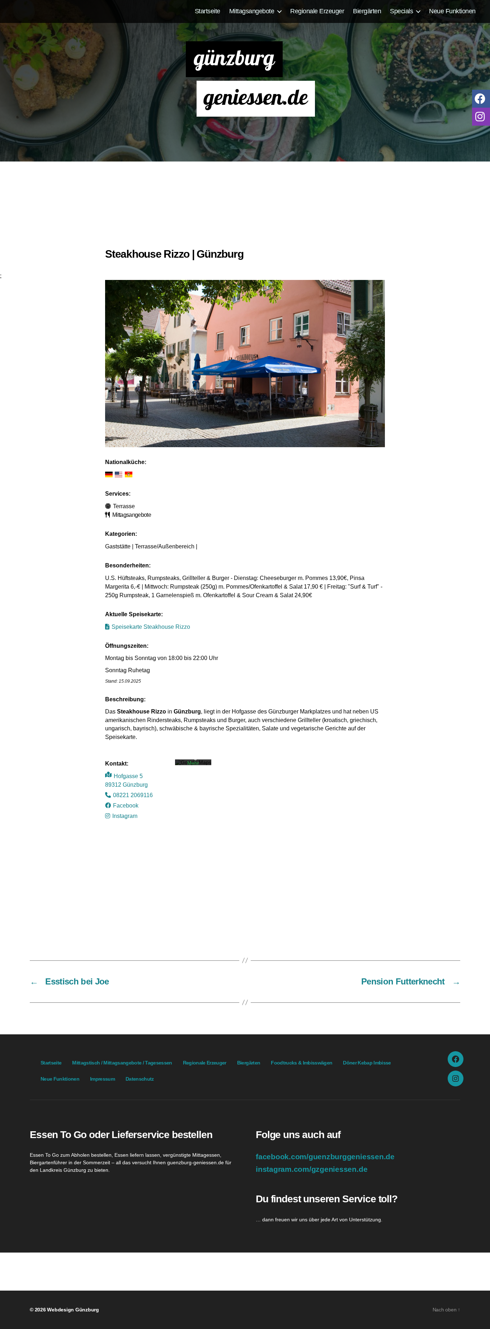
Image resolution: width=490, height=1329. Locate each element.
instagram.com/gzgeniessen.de (311, 1169)
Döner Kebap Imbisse (367, 1063)
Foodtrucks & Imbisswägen (301, 1063)
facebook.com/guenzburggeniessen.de (325, 1156)
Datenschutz (140, 1079)
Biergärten (367, 11)
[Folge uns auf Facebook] (481, 98)
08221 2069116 (133, 795)
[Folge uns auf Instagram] (481, 116)
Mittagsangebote (251, 11)
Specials (401, 11)
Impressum (102, 1079)
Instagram (124, 816)
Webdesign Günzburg (73, 1309)
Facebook (125, 805)
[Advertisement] (245, 208)
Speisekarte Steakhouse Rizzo (151, 626)
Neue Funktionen (452, 11)
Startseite (207, 11)
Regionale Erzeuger (317, 11)
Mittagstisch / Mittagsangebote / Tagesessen (122, 1063)
